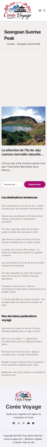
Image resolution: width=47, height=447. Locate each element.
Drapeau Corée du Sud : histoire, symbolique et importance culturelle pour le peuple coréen (23, 289)
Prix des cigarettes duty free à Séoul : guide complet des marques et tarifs (21, 230)
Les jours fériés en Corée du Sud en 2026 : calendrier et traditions (23, 264)
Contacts (17, 442)
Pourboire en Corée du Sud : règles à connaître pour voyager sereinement (20, 353)
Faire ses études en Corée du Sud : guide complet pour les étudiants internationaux (22, 207)
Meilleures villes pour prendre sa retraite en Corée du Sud (23, 373)
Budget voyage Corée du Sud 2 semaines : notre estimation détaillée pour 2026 (23, 363)
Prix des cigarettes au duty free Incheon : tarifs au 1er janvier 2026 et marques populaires (22, 276)
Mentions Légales (33, 439)
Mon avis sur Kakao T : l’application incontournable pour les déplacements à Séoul (22, 341)
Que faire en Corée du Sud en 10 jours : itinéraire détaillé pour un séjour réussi (22, 240)
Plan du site (28, 442)
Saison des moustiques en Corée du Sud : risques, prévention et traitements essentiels (23, 219)
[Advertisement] (23, 78)
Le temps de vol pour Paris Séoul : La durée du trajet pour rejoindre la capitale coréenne (22, 252)
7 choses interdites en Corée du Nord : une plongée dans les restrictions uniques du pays (23, 302)
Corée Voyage (23, 406)
